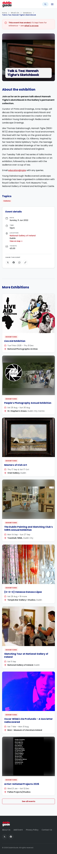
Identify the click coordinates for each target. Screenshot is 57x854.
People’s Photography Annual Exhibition (27, 403)
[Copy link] (25, 262)
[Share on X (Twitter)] (7, 262)
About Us (6, 829)
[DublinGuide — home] (7, 4)
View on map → (16, 241)
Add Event (18, 829)
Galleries (7, 201)
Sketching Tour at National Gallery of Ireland (26, 655)
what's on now (31, 25)
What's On (15, 13)
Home (4, 13)
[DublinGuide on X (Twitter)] (4, 836)
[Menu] (52, 4)
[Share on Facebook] (13, 262)
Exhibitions (27, 13)
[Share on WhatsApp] (19, 262)
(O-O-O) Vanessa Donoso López (23, 592)
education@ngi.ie (17, 170)
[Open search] (45, 4)
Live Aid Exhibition (14, 341)
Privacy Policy (32, 829)
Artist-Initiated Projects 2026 (21, 784)
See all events (28, 801)
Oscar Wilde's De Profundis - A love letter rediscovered (28, 720)
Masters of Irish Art (15, 465)
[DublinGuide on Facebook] (10, 836)
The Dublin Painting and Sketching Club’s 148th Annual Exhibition (28, 528)
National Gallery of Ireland (23, 235)
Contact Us (47, 829)
